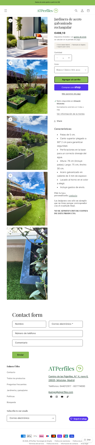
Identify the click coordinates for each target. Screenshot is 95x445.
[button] (6, 11)
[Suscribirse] (53, 418)
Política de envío (52, 444)
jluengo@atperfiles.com (60, 392)
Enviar (20, 355)
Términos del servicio (36, 444)
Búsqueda (11, 402)
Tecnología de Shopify (44, 441)
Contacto (11, 372)
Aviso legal (84, 444)
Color (56, 64)
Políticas (11, 396)
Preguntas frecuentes (16, 384)
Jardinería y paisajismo (17, 390)
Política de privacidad (80, 441)
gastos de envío (80, 37)
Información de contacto (69, 444)
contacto (73, 195)
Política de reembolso (62, 441)
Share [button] (59, 121)
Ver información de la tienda (70, 114)
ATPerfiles (32, 441)
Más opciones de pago (71, 94)
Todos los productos (16, 378)
